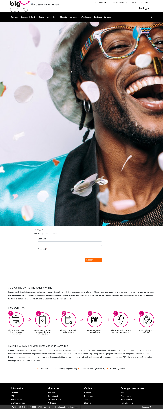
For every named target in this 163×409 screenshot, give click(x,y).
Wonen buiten (126, 396)
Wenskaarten (86, 17)
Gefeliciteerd (53, 396)
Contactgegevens (18, 403)
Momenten (74, 17)
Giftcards (63, 17)
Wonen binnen (127, 393)
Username (42, 239)
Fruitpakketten (126, 399)
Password (42, 249)
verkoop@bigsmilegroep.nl (126, 2)
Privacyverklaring (18, 399)
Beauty (41, 17)
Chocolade (88, 396)
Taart (86, 399)
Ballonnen (107, 17)
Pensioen (51, 393)
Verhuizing (52, 403)
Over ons (14, 393)
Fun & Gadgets (127, 403)
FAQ (13, 396)
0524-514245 (103, 2)
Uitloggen (147, 2)
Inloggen (89, 260)
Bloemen (14, 17)
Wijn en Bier (52, 17)
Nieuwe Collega (54, 399)
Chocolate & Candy (28, 17)
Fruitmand (98, 17)
